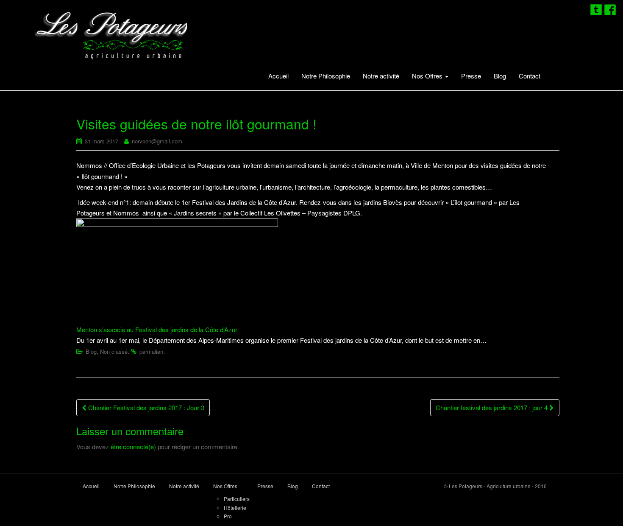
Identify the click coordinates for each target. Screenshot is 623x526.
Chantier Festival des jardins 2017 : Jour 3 (145, 407)
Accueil (278, 75)
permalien (151, 351)
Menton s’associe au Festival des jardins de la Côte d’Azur (156, 329)
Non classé (114, 351)
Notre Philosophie (325, 75)
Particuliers (237, 498)
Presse (471, 75)
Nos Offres (428, 75)
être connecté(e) (133, 446)
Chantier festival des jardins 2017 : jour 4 (492, 407)
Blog (500, 75)
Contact (529, 75)
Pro (228, 516)
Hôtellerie (235, 507)
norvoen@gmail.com (157, 141)
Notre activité (381, 75)
